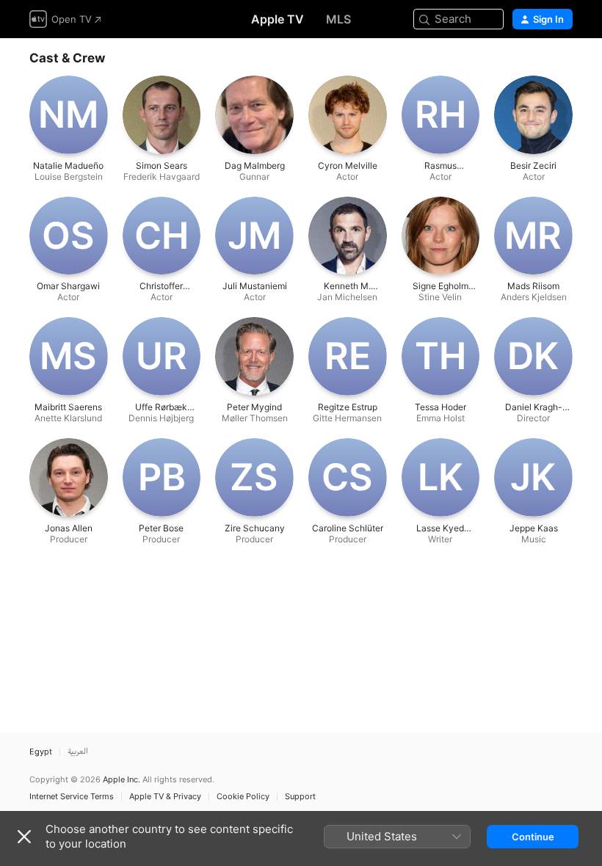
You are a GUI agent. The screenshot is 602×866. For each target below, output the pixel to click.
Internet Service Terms (71, 797)
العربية (78, 752)
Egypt (40, 752)
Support (300, 797)
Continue (533, 837)
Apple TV (277, 19)
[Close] (24, 836)
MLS (338, 19)
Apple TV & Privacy (165, 797)
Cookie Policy (243, 797)
